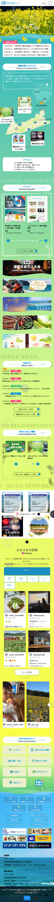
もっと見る (27, 672)
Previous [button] (8, 241)
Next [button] (45, 241)
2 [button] (17, 240)
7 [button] (36, 240)
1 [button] (13, 240)
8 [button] (40, 240)
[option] (16, 216)
